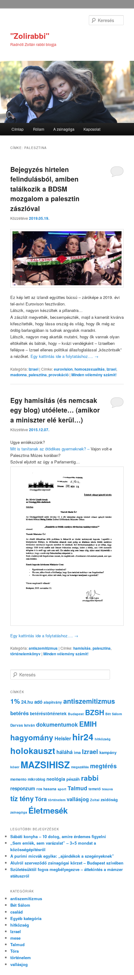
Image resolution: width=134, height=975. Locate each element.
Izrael (33, 369)
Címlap (18, 129)
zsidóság (109, 799)
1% (15, 701)
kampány (108, 752)
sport (62, 789)
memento (18, 779)
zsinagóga (18, 812)
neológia (55, 779)
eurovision (63, 369)
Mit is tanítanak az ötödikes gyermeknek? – (50, 449)
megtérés (103, 766)
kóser (14, 767)
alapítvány (53, 702)
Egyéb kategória (25, 918)
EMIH (88, 724)
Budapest (76, 713)
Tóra (41, 799)
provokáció (59, 374)
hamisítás (82, 648)
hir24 (82, 736)
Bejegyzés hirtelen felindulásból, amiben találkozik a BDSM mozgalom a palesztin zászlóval (44, 189)
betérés (19, 713)
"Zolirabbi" (29, 35)
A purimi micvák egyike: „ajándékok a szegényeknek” (62, 856)
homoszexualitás (89, 369)
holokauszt (32, 750)
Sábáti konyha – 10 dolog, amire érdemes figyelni (58, 836)
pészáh (73, 779)
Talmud (77, 788)
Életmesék (48, 810)
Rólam (38, 129)
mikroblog (36, 779)
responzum (22, 788)
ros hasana (46, 789)
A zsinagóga (63, 129)
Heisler (63, 738)
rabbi (89, 778)
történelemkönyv (25, 654)
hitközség (103, 739)
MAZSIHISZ (45, 764)
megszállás (80, 767)
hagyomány (31, 737)
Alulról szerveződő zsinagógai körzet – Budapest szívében (66, 863)
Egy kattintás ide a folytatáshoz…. (64, 356)
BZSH (94, 712)
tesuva (107, 789)
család (16, 912)
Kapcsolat (92, 129)
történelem (56, 799)
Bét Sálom (113, 713)
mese (15, 938)
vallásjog (78, 799)
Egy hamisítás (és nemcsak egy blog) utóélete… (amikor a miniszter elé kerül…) (55, 409)
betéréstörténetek (48, 713)
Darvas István (22, 725)
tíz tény (22, 798)
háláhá (64, 752)
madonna (18, 374)
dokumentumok (57, 724)
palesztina (38, 374)
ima (77, 752)
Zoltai (94, 799)
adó (38, 701)
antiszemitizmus (43, 648)
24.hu (27, 702)
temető (95, 789)
